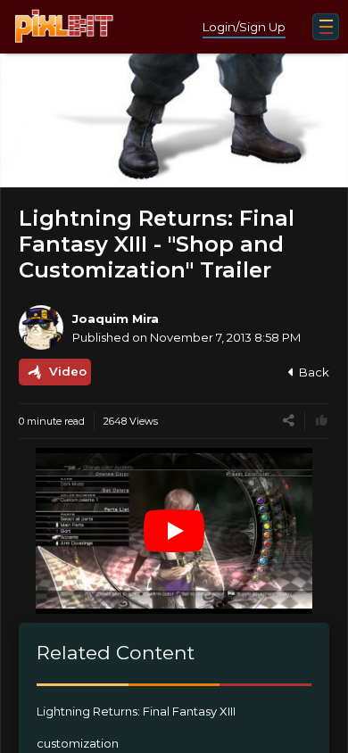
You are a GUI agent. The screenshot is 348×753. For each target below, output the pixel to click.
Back (314, 372)
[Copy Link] (288, 420)
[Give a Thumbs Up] (321, 420)
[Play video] (174, 530)
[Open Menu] (325, 26)
